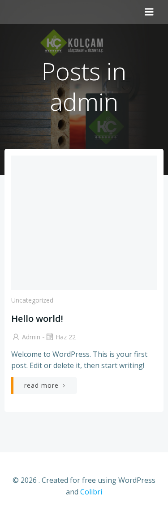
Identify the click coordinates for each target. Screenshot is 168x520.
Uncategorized (32, 300)
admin (31, 337)
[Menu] (149, 12)
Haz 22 (66, 337)
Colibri (91, 492)
